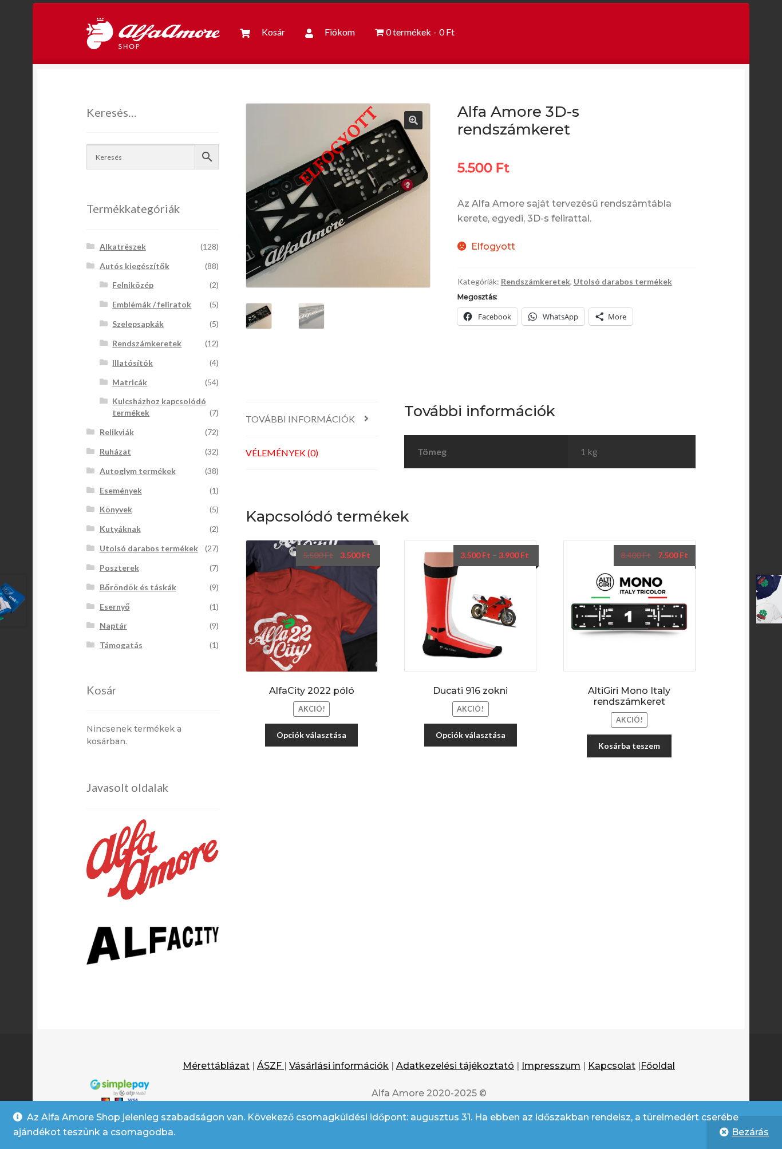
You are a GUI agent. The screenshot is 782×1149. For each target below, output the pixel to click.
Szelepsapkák (138, 324)
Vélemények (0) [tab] (282, 452)
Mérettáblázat (216, 1065)
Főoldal (658, 1065)
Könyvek (116, 509)
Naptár (113, 625)
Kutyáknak (120, 529)
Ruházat (115, 451)
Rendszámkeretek (535, 281)
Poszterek (119, 567)
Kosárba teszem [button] (629, 746)
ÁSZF (270, 1065)
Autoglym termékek (138, 471)
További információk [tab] (300, 418)
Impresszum (551, 1065)
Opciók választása (311, 735)
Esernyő (115, 606)
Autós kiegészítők (134, 266)
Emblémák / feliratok (151, 304)
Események (121, 490)
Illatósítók (132, 363)
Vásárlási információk (339, 1065)
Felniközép (132, 285)
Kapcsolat (611, 1065)
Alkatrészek (123, 246)
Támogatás (121, 645)
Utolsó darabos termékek (623, 281)
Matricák (129, 382)
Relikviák (117, 432)
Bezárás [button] (750, 1132)
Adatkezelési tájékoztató (455, 1065)
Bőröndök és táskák (138, 587)
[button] (413, 120)
